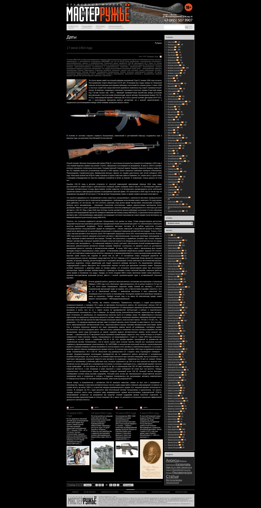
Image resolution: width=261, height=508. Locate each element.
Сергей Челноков (174, 424)
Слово (170, 184)
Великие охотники (174, 70)
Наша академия (173, 145)
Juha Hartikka (172, 237)
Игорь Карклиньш (174, 302)
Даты (156, 56)
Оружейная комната (175, 156)
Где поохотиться (173, 88)
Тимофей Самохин (174, 380)
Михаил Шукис (173, 442)
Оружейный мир (173, 158)
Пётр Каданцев (173, 300)
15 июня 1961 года (75, 414)
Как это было (172, 112)
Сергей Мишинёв (174, 338)
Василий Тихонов (174, 403)
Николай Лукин (173, 325)
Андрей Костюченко (174, 313)
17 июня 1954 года (79, 48)
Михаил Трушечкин (174, 406)
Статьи (172, 476)
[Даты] (161, 57)
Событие (171, 192)
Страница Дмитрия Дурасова (178, 197)
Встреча (170, 81)
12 (114, 485)
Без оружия (172, 55)
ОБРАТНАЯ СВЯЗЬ (181, 492)
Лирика (170, 130)
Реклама (169, 473)
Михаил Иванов (173, 292)
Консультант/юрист (174, 122)
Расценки (187, 470)
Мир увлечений (173, 135)
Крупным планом (174, 125)
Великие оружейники (175, 68)
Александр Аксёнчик (175, 240)
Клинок (170, 119)
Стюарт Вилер (173, 266)
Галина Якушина (173, 447)
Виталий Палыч (173, 354)
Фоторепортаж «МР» (175, 204)
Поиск (190, 27)
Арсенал (171, 49)
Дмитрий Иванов (173, 289)
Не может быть (173, 148)
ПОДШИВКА (87, 27)
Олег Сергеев (172, 382)
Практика (171, 174)
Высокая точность (174, 83)
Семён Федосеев (174, 411)
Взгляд (170, 78)
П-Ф (169, 235)
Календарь (182, 464)
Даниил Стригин (173, 393)
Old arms (171, 47)
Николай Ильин (173, 297)
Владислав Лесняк (174, 320)
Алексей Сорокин (174, 388)
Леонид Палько (173, 357)
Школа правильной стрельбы (178, 207)
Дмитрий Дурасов (174, 281)
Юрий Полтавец (173, 364)
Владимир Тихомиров (175, 401)
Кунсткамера (172, 127)
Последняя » (128, 485)
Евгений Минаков (174, 336)
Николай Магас (173, 328)
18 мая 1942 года (101, 413)
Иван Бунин (172, 261)
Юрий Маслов (172, 333)
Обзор (170, 151)
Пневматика (172, 169)
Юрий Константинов (175, 307)
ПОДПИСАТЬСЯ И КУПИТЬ (110, 492)
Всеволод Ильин (173, 294)
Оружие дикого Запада (176, 161)
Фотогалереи (174, 480)
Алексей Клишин (173, 305)
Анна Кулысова (173, 318)
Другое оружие (173, 99)
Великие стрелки (173, 73)
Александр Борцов (174, 253)
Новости (169, 470)
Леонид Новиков (173, 346)
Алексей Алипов (173, 243)
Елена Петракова (174, 359)
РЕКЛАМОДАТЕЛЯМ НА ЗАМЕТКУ (135, 492)
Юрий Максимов (173, 331)
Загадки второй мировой (176, 101)
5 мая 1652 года (149, 413)
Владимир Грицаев (174, 274)
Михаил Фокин (173, 414)
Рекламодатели (182, 472)
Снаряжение (172, 189)
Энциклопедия (172, 483)
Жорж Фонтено (173, 416)
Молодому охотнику (175, 138)
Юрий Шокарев (173, 437)
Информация (170, 465)
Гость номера (172, 91)
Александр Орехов (174, 351)
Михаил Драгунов (174, 279)
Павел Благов (172, 248)
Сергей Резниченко (174, 372)
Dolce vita (171, 42)
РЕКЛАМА (100, 27)
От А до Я (171, 163)
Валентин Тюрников (174, 408)
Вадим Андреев (173, 245)
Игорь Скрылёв (173, 385)
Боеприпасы (172, 57)
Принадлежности (173, 176)
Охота (170, 166)
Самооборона (172, 182)
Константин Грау (173, 268)
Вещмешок (171, 75)
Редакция (150, 56)
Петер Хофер (172, 421)
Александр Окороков (175, 349)
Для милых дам (173, 96)
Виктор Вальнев (173, 263)
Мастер (170, 132)
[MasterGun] (130, 23)
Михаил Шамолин (174, 432)
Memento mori (172, 44)
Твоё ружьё (172, 201)
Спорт (170, 195)
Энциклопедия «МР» (175, 211)
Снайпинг (171, 187)
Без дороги (171, 52)
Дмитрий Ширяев (174, 434)
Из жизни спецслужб (175, 104)
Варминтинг (172, 60)
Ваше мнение (172, 62)
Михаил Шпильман (174, 439)
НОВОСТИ (73, 27)
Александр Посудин (174, 367)
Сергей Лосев (172, 323)
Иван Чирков (172, 427)
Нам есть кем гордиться (176, 143)
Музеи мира (172, 140)
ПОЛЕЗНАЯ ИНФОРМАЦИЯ (161, 492)
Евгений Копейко (173, 310)
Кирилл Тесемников (174, 398)
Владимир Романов (174, 375)
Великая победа (173, 65)
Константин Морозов (175, 341)
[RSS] (172, 235)
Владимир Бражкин (174, 256)
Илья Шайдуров (173, 429)
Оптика (170, 153)
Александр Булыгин (174, 258)
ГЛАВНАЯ (75, 492)
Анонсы (172, 460)
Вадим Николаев (173, 344)
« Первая (87, 485)
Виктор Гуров (172, 276)
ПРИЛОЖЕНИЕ (115, 27)
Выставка (171, 86)
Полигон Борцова (174, 171)
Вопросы (183, 461)
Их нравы (171, 109)
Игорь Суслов (172, 395)
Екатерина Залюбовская (176, 287)
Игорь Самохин (173, 377)
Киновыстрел (172, 114)
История (171, 106)
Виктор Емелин (173, 284)
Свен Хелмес (172, 419)
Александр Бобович (174, 250)
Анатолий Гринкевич (175, 271)
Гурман (170, 94)
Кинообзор (171, 117)
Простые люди (173, 179)
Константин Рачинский (175, 370)
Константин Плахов (174, 362)
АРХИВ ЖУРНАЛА (90, 492)
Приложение (178, 470)
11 (111, 485)
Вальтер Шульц (173, 445)
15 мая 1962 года (126, 413)
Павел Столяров (173, 390)
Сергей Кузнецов (173, 315)
